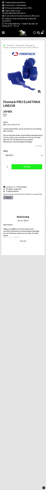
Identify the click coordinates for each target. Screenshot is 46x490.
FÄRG (5, 151)
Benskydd (20, 45)
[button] (34, 33)
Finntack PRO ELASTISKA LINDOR (24, 47)
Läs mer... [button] (39, 146)
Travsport (10, 45)
